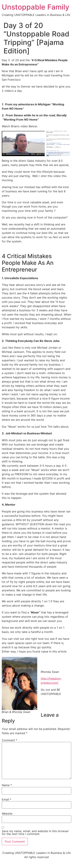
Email (6, 799)
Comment (9, 740)
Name (7, 785)
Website (7, 813)
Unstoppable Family (35, 7)
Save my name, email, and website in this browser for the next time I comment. (35, 832)
